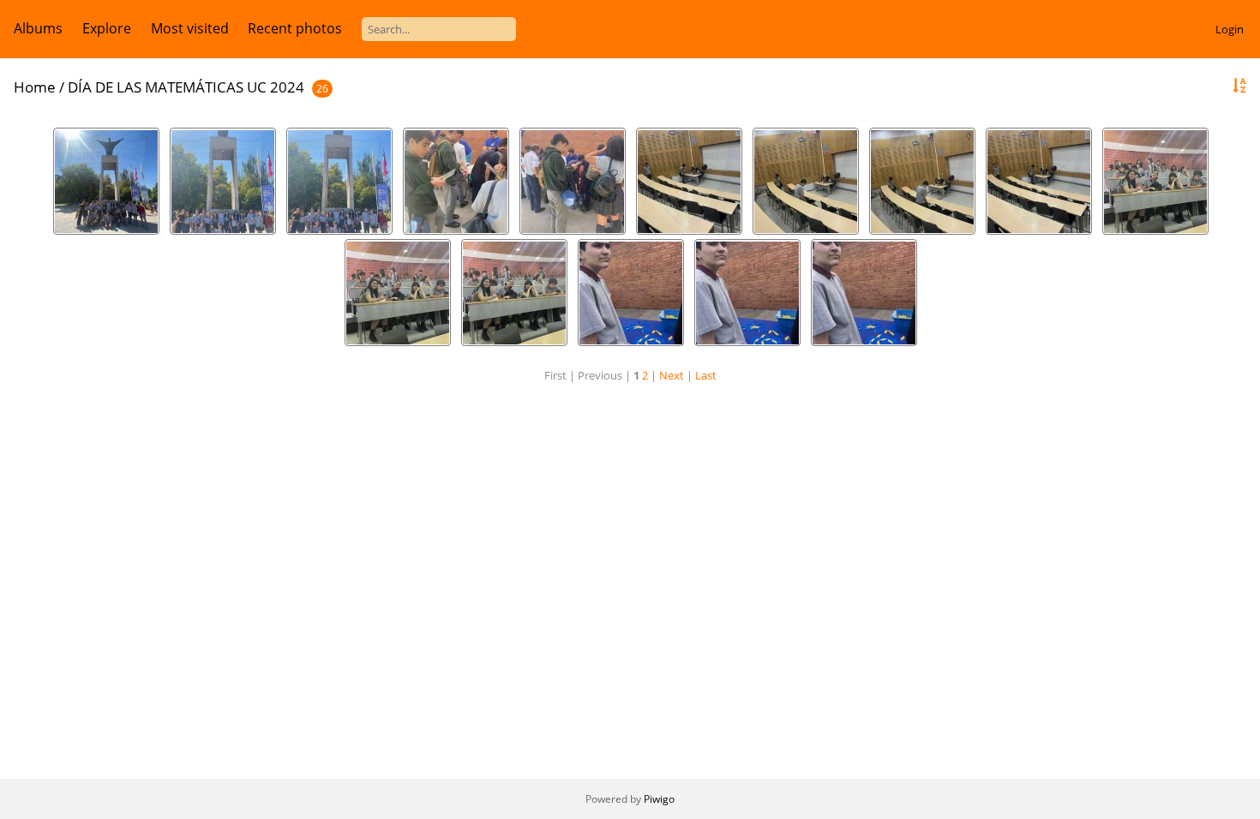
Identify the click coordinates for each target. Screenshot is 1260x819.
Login (1229, 29)
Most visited (190, 28)
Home (35, 87)
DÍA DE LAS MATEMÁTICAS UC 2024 (186, 87)
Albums (38, 28)
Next (671, 375)
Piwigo (659, 799)
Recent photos (295, 28)
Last (706, 375)
